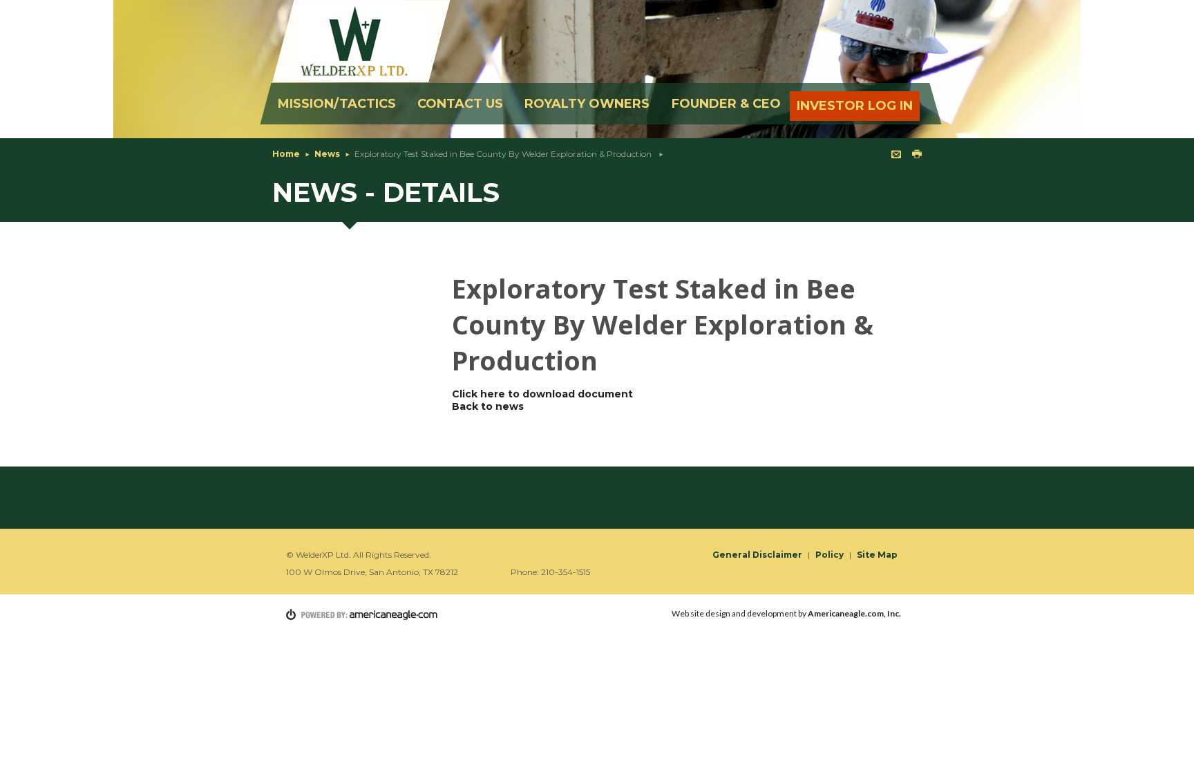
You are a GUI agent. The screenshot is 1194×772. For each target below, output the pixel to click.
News (327, 154)
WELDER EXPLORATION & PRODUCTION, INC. (362, 41)
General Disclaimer (757, 554)
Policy (829, 554)
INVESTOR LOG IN (855, 105)
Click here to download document (542, 394)
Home (286, 154)
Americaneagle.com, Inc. (854, 613)
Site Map (877, 554)
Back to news (488, 406)
